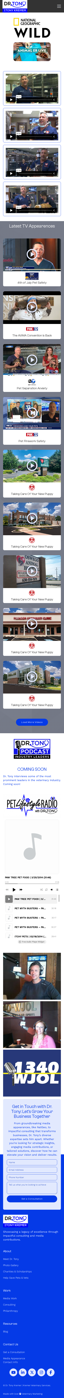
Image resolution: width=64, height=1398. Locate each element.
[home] (14, 6)
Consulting (9, 1304)
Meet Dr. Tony (11, 1259)
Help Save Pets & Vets (15, 1277)
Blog (5, 1331)
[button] (58, 6)
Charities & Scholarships (17, 1271)
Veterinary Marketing (32, 1394)
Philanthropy (10, 1310)
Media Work (10, 1298)
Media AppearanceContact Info (14, 1360)
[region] (32, 916)
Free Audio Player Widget (33, 942)
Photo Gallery (10, 1265)
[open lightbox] (32, 254)
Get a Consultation (14, 1352)
